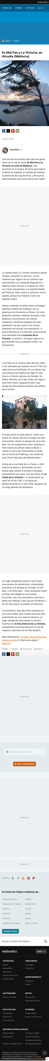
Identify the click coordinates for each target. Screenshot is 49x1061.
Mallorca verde (9, 640)
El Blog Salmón (31, 1013)
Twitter (8, 131)
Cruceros (6, 918)
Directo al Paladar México (12, 1044)
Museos (28, 899)
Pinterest (29, 878)
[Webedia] (43, 2)
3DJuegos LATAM (32, 1033)
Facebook (4, 131)
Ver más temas (10, 931)
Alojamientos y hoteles (12, 904)
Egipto (7, 41)
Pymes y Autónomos (33, 1017)
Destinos (6, 913)
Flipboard (13, 131)
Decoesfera (7, 1017)
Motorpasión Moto (32, 1001)
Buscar (45, 941)
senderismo (27, 649)
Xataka (5, 965)
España (18, 8)
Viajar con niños (31, 923)
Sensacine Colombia (33, 1040)
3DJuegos (29, 965)
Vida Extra (29, 968)
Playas (28, 918)
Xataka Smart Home (10, 975)
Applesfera (7, 972)
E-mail (17, 131)
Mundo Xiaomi (8, 979)
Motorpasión (30, 997)
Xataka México (8, 1033)
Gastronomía (30, 904)
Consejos (7, 8)
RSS (23, 878)
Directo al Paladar (9, 997)
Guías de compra (10, 899)
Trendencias (7, 1013)
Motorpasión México (33, 1044)
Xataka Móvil (8, 968)
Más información (39, 1058)
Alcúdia (24, 637)
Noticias (30, 8)
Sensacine (29, 981)
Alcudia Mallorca (38, 637)
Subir (39, 951)
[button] (15, 149)
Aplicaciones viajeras (11, 923)
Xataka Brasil (8, 1037)
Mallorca (6, 643)
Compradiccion (8, 1020)
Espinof (28, 984)
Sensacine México (32, 1037)
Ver (26, 764)
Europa (41, 8)
